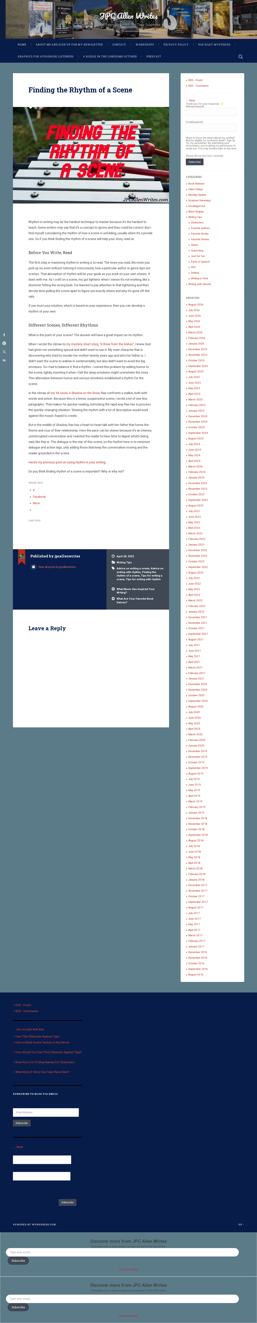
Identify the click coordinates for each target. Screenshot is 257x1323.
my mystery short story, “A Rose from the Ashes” (100, 344)
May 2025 (194, 388)
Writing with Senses (199, 284)
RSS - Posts (195, 80)
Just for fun (198, 256)
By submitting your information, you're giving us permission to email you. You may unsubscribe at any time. (47, 1189)
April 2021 (194, 662)
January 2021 (196, 678)
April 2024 (194, 461)
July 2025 (194, 377)
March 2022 (195, 600)
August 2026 (196, 304)
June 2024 (194, 449)
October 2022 (196, 561)
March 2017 (195, 935)
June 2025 (194, 382)
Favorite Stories (200, 239)
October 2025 (196, 360)
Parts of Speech (200, 261)
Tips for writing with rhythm (143, 579)
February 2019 (196, 807)
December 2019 (197, 751)
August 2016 (196, 974)
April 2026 (194, 326)
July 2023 (194, 511)
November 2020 (197, 689)
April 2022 (194, 594)
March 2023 (195, 533)
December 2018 (197, 818)
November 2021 (197, 622)
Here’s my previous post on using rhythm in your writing (66, 462)
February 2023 (196, 539)
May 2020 (194, 723)
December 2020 (197, 684)
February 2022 (196, 606)
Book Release (196, 183)
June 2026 (194, 315)
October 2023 (196, 494)
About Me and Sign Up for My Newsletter (69, 44)
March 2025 (195, 399)
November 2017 (197, 890)
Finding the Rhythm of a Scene (80, 89)
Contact (119, 44)
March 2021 (195, 667)
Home (22, 44)
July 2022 (194, 578)
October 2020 (196, 695)
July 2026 (194, 310)
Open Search (240, 57)
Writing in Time (199, 278)
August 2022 (196, 572)
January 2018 (196, 879)
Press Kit (153, 56)
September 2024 (198, 433)
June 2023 (194, 516)
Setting (195, 272)
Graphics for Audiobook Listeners (46, 56)
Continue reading (128, 1269)
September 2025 (198, 366)
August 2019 (196, 773)
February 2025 (196, 405)
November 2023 (197, 488)
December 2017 (197, 885)
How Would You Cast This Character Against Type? (48, 1052)
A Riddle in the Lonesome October (110, 56)
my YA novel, (75, 393)
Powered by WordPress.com (34, 1224)
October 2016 (196, 963)
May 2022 (194, 589)
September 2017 (198, 902)
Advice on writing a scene (133, 568)
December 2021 (197, 617)
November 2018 (197, 823)
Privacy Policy (176, 44)
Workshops (144, 44)
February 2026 (196, 338)
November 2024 (197, 421)
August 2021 (196, 639)
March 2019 (195, 801)
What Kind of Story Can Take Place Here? (42, 1072)
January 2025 (196, 410)
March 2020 (195, 734)
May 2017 (194, 924)
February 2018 (196, 874)
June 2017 (194, 918)
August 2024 (196, 438)
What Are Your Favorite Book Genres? (135, 600)
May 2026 (194, 321)
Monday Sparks (197, 194)
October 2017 (196, 896)
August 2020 (196, 706)
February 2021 (196, 673)
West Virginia (196, 211)
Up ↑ (241, 1224)
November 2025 (197, 354)
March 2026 (195, 332)
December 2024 (197, 416)
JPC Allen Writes (128, 15)
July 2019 (194, 779)
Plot (193, 267)
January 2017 (196, 946)
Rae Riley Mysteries (214, 44)
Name (195, 106)
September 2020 (198, 701)
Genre (194, 244)
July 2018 (194, 846)
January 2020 (196, 745)
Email (194, 122)
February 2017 (196, 941)
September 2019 (198, 768)
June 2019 (194, 784)
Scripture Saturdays (199, 200)
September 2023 (198, 500)
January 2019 (196, 812)
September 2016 (198, 969)
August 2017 (196, 907)
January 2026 (196, 343)
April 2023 (194, 527)
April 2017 (194, 930)
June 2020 (194, 717)
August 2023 (196, 505)
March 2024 (195, 466)
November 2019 (197, 756)
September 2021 (198, 634)
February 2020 (196, 740)
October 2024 (196, 427)
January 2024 (196, 477)
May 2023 (194, 522)
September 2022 (198, 567)
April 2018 (194, 862)
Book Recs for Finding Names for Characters (44, 1062)
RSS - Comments (198, 85)
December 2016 (197, 952)
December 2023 (197, 483)
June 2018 (194, 851)
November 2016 (197, 957)
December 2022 (197, 550)
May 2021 (194, 656)
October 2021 (196, 628)
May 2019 (194, 790)
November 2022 (197, 555)
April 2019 (194, 795)
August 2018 (196, 840)
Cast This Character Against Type (37, 1036)
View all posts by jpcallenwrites (57, 567)
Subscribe (195, 162)
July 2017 (194, 913)
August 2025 (196, 371)
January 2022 (196, 611)
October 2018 (196, 829)
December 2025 (197, 349)
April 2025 (194, 393)
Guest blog (197, 250)
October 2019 (196, 762)
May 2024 (194, 455)
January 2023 (196, 544)
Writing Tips (124, 562)
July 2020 (194, 712)
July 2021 (194, 645)
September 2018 (198, 834)
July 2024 (194, 444)
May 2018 (194, 857)
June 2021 (194, 650)
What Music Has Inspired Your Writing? (136, 591)
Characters (197, 222)
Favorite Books (200, 233)
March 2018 (195, 868)
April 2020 (194, 728)
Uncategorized (196, 206)
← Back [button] (190, 100)
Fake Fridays (195, 189)
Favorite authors (200, 228)
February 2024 (196, 472)
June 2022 (194, 583)
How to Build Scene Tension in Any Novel (42, 1042)
